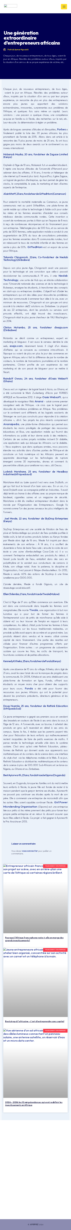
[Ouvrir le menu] (64, 6)
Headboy (62, 471)
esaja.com (16, 346)
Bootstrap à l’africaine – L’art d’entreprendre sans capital (34, 1021)
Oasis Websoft (51, 397)
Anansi (39, 401)
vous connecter (30, 850)
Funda (29, 688)
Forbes (61, 129)
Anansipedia (11, 424)
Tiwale (33, 610)
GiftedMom (35, 247)
